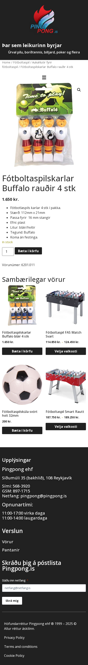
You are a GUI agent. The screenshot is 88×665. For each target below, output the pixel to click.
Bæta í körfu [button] (22, 351)
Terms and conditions (20, 646)
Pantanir (11, 550)
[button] (44, 77)
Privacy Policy (14, 637)
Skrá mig (12, 601)
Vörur (7, 541)
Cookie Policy (14, 655)
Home (6, 62)
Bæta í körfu (28, 251)
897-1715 (21, 491)
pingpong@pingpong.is (43, 496)
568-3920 (21, 486)
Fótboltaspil (21, 62)
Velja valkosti (66, 351)
